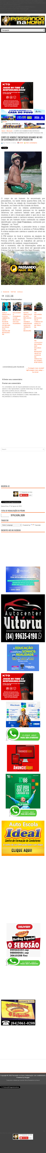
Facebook (6, 292)
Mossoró (9, 131)
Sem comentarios (31, 143)
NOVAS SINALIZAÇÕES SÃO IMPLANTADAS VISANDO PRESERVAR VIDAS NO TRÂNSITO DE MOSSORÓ (28, 322)
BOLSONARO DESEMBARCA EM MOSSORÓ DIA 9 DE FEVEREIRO (17, 318)
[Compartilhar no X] (10, 296)
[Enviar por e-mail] (6, 296)
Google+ (20, 292)
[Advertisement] (23, 58)
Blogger (27, 1077)
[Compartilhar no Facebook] (12, 296)
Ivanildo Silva (23, 1080)
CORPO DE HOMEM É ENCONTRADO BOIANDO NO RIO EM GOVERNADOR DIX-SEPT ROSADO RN (21, 138)
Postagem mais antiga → (36, 370)
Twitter (13, 292)
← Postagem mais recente (34, 368)
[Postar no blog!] (8, 296)
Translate (38, 525)
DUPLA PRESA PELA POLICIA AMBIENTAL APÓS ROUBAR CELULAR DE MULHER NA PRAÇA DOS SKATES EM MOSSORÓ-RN (6, 323)
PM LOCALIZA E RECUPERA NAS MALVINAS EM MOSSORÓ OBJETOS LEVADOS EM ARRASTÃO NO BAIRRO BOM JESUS (38, 351)
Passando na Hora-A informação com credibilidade (28, 1075)
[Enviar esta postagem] (2, 295)
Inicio (3, 131)
